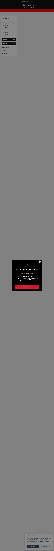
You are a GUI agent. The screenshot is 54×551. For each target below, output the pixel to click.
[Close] (40, 261)
